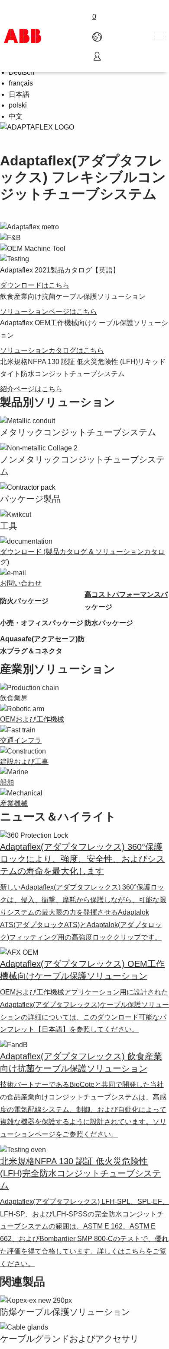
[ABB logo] (22, 36)
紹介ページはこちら (31, 389)
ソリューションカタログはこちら (52, 350)
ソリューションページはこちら (48, 311)
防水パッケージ (109, 623)
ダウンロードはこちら (34, 285)
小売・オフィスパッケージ (41, 623)
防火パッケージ (24, 601)
